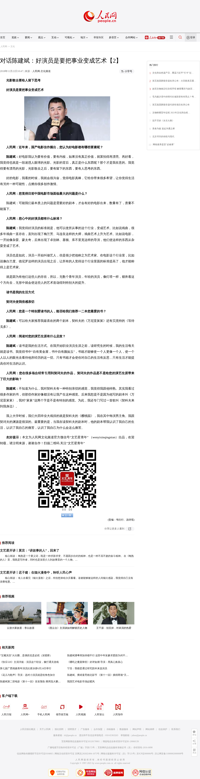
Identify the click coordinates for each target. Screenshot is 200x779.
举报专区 (99, 37)
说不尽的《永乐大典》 (163, 120)
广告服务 (85, 729)
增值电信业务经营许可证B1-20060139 (121, 741)
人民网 (3, 46)
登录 (192, 37)
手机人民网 (43, 714)
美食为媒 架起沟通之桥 (163, 128)
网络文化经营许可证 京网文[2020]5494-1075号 (77, 753)
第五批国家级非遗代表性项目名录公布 (171, 105)
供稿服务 (111, 729)
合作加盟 (98, 729)
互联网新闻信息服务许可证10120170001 (80, 741)
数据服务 (124, 729)
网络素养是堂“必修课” (163, 144)
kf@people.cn (70, 735)
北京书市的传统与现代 (163, 136)
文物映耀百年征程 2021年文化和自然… (171, 112)
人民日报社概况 (27, 729)
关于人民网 (45, 729)
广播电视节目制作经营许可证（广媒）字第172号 (71, 747)
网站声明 (136, 729)
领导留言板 (62, 714)
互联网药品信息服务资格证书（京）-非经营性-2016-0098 (125, 747)
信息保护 (162, 729)
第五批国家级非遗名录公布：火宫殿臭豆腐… (174, 81)
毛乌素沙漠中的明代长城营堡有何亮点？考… (174, 97)
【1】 (64, 509)
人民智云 (99, 714)
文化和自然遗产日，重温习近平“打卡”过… (173, 73)
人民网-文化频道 (41, 71)
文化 (12, 46)
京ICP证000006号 (145, 753)
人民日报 (6, 714)
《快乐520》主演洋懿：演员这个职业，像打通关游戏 (29, 662)
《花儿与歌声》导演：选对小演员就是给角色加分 (27, 675)
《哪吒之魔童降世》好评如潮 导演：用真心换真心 (95, 662)
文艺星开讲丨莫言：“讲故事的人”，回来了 (29, 550)
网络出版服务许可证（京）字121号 (118, 753)
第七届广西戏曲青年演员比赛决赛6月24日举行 (25, 668)
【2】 (70, 509)
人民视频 (81, 714)
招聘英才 (72, 729)
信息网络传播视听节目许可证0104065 (35, 753)
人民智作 (118, 714)
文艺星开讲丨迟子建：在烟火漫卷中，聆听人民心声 (36, 572)
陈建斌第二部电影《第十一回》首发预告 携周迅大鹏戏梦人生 (34, 681)
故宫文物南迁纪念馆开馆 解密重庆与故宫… (173, 89)
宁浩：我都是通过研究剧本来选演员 (87, 668)
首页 (2, 37)
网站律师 (149, 729)
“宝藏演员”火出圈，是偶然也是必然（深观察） (26, 655)
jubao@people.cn (139, 735)
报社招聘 (59, 729)
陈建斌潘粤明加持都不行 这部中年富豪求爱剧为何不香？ (98, 655)
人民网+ (25, 714)
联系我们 (175, 729)
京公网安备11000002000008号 (169, 753)
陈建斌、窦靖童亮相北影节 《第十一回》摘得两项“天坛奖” (99, 675)
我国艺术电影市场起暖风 (81, 681)
